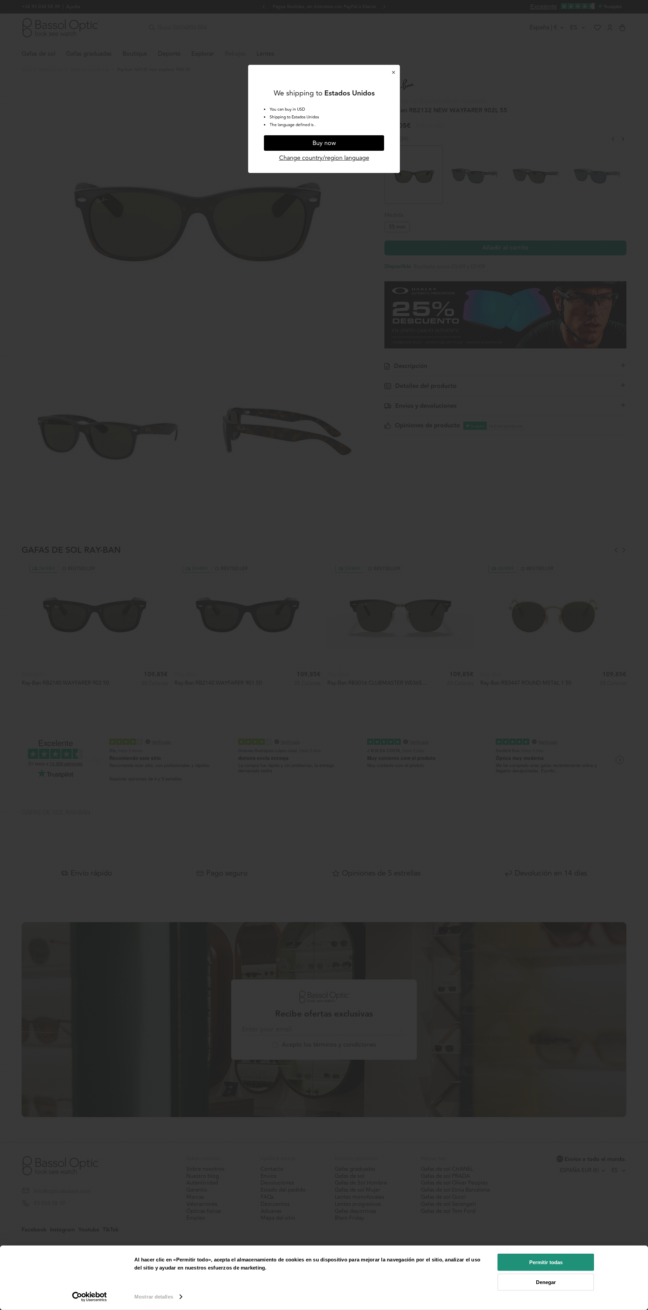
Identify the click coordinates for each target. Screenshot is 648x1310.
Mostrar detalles (153, 1297)
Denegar (546, 1282)
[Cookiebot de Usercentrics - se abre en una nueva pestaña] (89, 1297)
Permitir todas (546, 1262)
